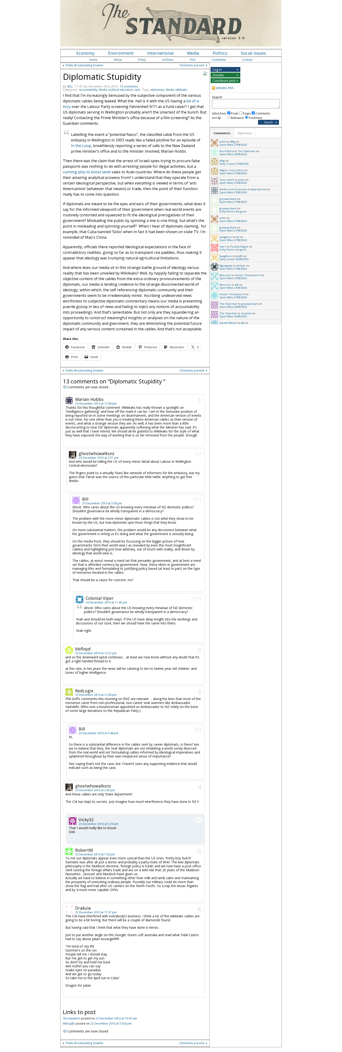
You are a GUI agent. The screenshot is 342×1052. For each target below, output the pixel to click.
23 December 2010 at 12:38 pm (96, 695)
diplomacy (157, 90)
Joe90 (239, 256)
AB (236, 284)
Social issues (253, 53)
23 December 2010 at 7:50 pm (95, 854)
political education (120, 90)
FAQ (192, 60)
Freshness (255, 118)
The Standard (71, 1018)
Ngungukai (225, 265)
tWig (232, 141)
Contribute (219, 60)
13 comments (129, 86)
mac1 (222, 246)
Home (93, 60)
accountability (88, 90)
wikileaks (181, 90)
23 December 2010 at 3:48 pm (98, 733)
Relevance (237, 118)
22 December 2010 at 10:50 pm (111, 1023)
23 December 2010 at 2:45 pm (95, 790)
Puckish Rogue (239, 246)
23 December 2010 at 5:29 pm (98, 824)
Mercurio (225, 275)
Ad (237, 237)
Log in (217, 69)
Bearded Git (258, 189)
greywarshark (227, 199)
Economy (85, 53)
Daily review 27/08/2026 (233, 163)
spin (137, 90)
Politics (220, 53)
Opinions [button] (245, 133)
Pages (247, 113)
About (118, 60)
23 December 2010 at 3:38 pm (102, 503)
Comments (262, 113)
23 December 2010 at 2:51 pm (98, 458)
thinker (240, 265)
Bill (70, 86)
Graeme (246, 313)
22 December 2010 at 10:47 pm (116, 1018)
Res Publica (226, 151)
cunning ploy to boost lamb (87, 171)
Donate (218, 75)
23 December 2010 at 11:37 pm (96, 912)
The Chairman (246, 151)
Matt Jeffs (68, 1023)
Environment (121, 53)
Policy (142, 60)
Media (193, 53)
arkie (222, 141)
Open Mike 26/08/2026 (233, 154)
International (160, 53)
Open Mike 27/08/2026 (233, 144)
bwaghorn (225, 237)
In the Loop (81, 145)
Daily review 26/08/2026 (233, 259)
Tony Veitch (236, 170)
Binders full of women (233, 189)
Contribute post (224, 80)
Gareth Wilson (228, 323)
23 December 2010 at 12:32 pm (96, 653)
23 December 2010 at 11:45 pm (106, 602)
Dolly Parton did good (232, 211)
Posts (234, 113)
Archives (168, 60)
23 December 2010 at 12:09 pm (96, 403)
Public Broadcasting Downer (85, 65)
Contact (247, 60)
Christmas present (191, 65)
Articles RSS (225, 88)
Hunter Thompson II (247, 275)
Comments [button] (222, 133)
